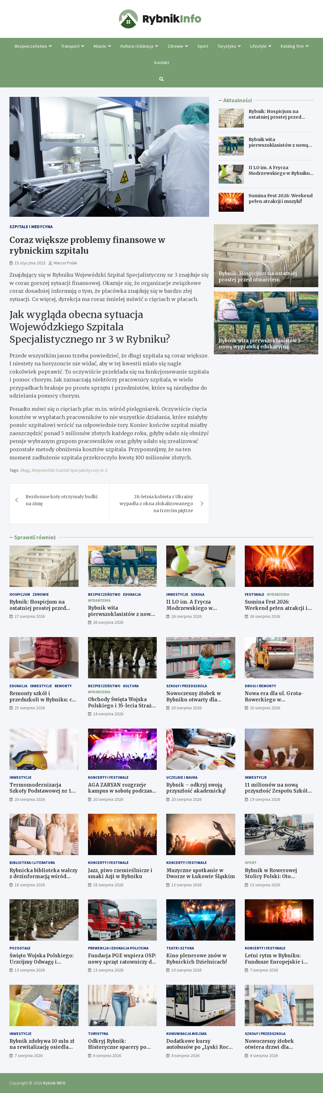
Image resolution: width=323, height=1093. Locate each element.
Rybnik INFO (54, 1083)
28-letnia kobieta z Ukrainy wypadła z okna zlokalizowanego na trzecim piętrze (156, 504)
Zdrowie (175, 46)
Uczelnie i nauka (181, 777)
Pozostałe (20, 948)
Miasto (100, 46)
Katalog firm (292, 46)
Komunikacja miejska (186, 1033)
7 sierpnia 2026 (264, 970)
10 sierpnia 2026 (186, 970)
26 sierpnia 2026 (108, 622)
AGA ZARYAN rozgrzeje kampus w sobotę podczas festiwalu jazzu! (120, 791)
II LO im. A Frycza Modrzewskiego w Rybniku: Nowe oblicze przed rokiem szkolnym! (280, 176)
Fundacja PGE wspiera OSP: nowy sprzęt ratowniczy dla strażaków (122, 962)
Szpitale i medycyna (31, 226)
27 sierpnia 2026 (30, 616)
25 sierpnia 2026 (30, 708)
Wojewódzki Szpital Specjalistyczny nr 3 (69, 470)
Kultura (131, 685)
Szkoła (197, 594)
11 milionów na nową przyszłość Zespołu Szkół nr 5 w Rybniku (276, 791)
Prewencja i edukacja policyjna (118, 948)
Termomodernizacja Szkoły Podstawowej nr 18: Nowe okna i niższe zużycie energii (43, 794)
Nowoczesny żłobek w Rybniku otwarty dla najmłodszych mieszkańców (193, 702)
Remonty (63, 685)
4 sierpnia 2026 (185, 1055)
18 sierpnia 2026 (30, 885)
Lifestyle (258, 46)
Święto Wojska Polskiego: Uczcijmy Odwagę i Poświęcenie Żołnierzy (41, 962)
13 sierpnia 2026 (186, 885)
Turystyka (227, 46)
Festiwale (254, 594)
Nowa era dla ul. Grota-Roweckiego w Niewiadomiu (274, 699)
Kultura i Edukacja (136, 46)
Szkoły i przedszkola (186, 685)
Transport (70, 46)
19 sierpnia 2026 (265, 799)
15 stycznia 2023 (30, 263)
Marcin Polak (65, 263)
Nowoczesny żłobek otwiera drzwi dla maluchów (269, 1047)
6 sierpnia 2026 (107, 1055)
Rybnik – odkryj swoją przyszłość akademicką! (196, 788)
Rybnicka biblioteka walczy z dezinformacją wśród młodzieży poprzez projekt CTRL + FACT (43, 879)
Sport (202, 46)
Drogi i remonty (260, 685)
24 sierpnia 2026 (108, 714)
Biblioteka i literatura (32, 862)
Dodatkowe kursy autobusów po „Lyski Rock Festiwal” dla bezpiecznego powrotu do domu (200, 1050)
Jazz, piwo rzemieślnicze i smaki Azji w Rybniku (120, 873)
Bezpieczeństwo (31, 46)
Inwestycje (177, 594)
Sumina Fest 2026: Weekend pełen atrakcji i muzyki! (281, 198)
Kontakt (161, 62)
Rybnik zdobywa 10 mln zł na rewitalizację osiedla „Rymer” (41, 1047)
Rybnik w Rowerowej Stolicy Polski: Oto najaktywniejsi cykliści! (274, 876)
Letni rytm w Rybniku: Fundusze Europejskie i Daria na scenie (274, 962)
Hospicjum (19, 594)
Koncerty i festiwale (108, 777)
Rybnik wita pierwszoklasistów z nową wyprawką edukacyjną (278, 145)
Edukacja (132, 594)
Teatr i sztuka (180, 948)
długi (25, 470)
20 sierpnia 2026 (186, 708)
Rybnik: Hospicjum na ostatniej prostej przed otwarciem (275, 117)
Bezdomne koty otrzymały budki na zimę (61, 500)
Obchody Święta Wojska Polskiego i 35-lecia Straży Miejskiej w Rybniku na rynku (121, 708)
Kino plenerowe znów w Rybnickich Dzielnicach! (196, 959)
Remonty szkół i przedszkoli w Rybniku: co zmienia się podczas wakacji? (42, 702)
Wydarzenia (99, 600)
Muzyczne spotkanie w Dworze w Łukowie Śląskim (200, 873)
